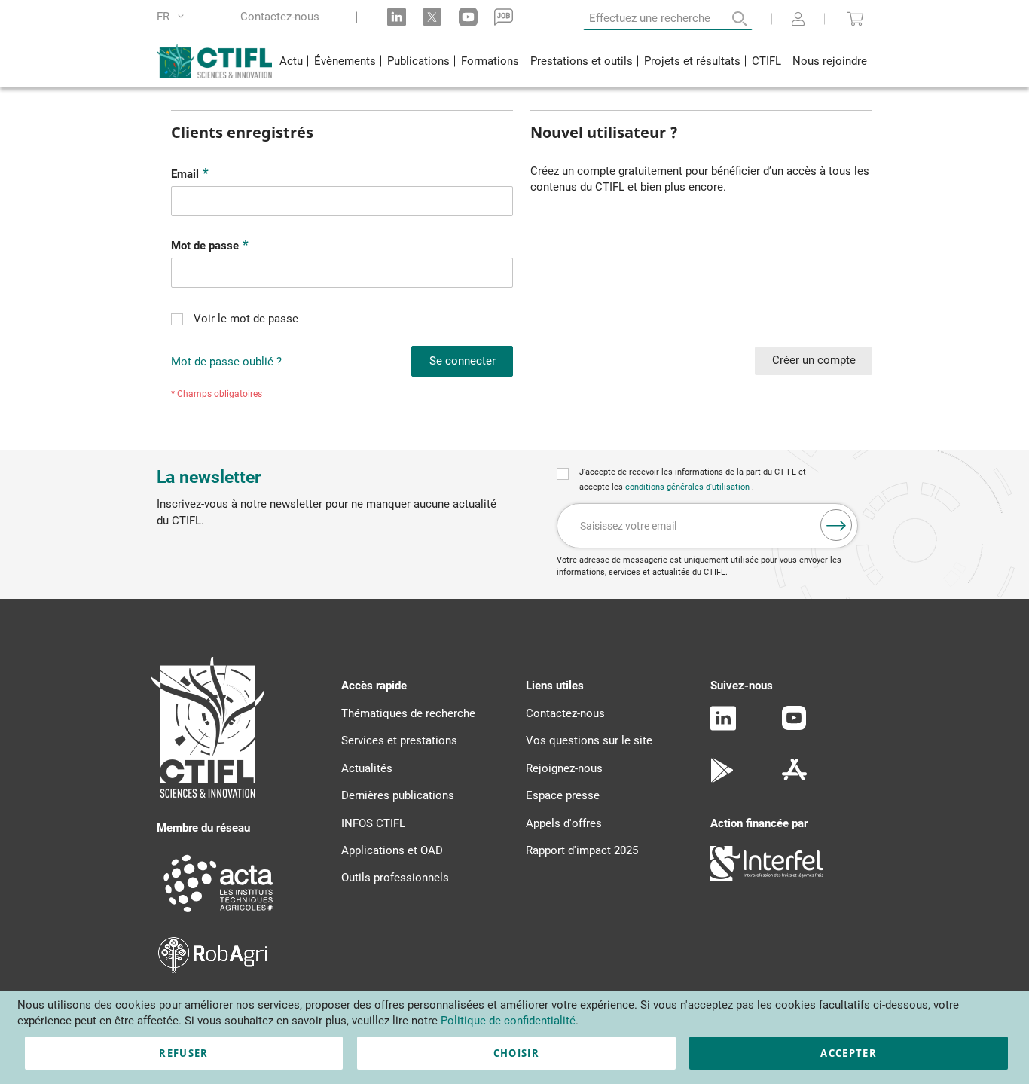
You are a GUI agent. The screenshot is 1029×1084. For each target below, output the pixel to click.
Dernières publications (397, 795)
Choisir (516, 1053)
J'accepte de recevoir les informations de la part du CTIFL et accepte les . (692, 479)
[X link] (432, 17)
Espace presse (563, 795)
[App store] (794, 779)
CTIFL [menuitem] (766, 61)
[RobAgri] (213, 969)
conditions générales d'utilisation (688, 487)
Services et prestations (399, 740)
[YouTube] (794, 726)
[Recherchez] (729, 18)
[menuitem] (290, 62)
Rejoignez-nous (564, 768)
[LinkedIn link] (396, 17)
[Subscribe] (836, 525)
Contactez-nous (279, 17)
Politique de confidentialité (508, 1021)
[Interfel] (766, 877)
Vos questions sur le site (589, 740)
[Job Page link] (503, 17)
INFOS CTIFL (373, 823)
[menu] (572, 62)
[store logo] (215, 61)
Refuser (183, 1053)
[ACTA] (218, 914)
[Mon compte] (798, 20)
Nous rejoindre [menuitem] (829, 61)
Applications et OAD (392, 850)
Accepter (848, 1053)
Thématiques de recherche (408, 713)
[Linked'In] (723, 727)
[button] (173, 17)
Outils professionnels (395, 877)
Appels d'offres (564, 823)
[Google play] (722, 779)
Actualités (366, 768)
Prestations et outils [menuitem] (581, 61)
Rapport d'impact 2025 (582, 850)
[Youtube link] (468, 17)
